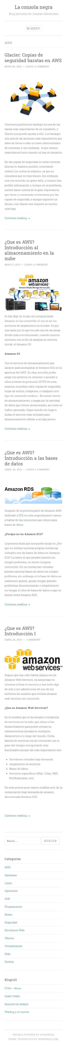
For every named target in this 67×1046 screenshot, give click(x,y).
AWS (7, 867)
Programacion (13, 906)
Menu (35, 28)
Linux (8, 883)
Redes (8, 914)
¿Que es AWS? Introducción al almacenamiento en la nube (29, 250)
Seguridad (11, 922)
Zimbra (9, 961)
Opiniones (11, 891)
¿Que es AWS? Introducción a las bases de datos (31, 458)
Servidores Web (15, 930)
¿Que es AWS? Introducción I (20, 631)
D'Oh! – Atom (13, 988)
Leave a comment (37, 66)
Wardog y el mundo (17, 1012)
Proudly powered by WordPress (33, 1034)
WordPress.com (48, 1039)
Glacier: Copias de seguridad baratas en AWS (33, 57)
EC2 (21, 515)
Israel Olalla (12, 996)
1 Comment (33, 639)
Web (7, 954)
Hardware (11, 875)
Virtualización (13, 946)
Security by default (16, 1004)
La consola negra (33, 7)
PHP (7, 898)
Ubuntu (9, 938)
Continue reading (17, 218)
